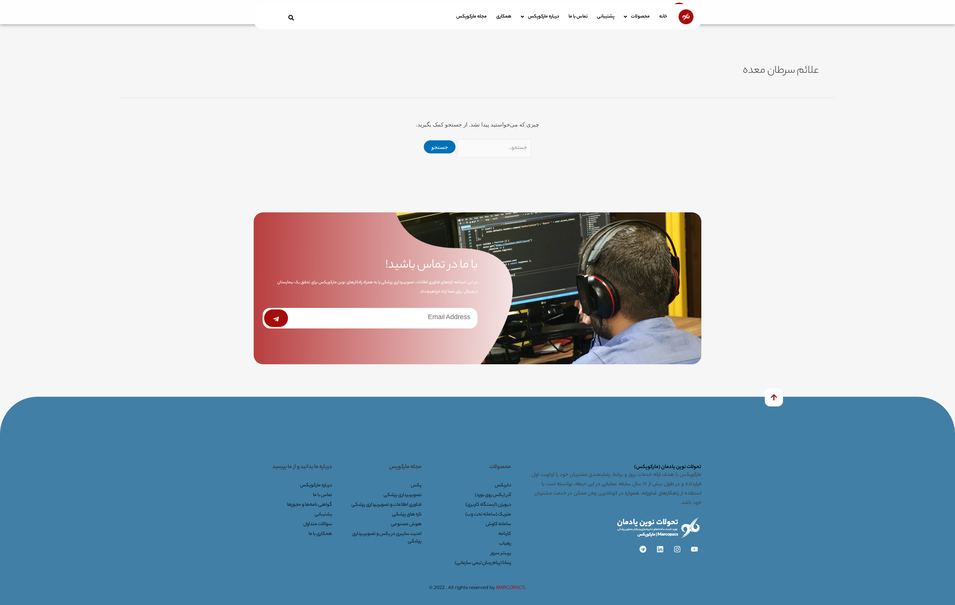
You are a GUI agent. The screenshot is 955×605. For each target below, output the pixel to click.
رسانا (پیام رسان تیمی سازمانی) (483, 563)
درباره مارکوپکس (543, 17)
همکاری (503, 17)
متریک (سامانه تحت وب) (488, 514)
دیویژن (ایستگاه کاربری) (488, 505)
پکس (416, 485)
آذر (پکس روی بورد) (493, 495)
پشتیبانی (605, 17)
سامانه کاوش (498, 524)
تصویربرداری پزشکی (402, 495)
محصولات (640, 17)
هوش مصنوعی (406, 524)
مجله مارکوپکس (471, 17)
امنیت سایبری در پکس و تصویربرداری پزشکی (387, 537)
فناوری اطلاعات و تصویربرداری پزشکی (386, 505)
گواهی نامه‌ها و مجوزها (309, 505)
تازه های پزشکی (407, 514)
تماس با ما (578, 17)
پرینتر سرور (501, 553)
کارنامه (504, 534)
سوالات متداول (317, 524)
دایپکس (503, 485)
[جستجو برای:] (493, 147)
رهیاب (505, 544)
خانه (663, 17)
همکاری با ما (320, 534)
